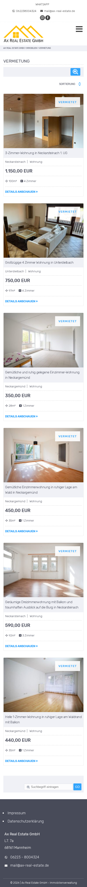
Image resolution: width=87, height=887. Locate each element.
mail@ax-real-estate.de (59, 11)
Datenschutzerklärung (26, 821)
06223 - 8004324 (24, 857)
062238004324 (26, 11)
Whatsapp (42, 4)
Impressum (17, 813)
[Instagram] (42, 17)
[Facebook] (48, 17)
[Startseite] (23, 33)
